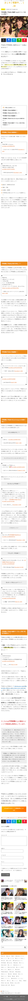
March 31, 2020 (18, 601)
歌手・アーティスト (6, 978)
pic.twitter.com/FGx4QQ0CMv (15, 367)
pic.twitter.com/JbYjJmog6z (8, 501)
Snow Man (10, 962)
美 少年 (9, 956)
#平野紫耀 (11, 499)
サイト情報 (6, 996)
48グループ (5, 974)
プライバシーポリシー (14, 996)
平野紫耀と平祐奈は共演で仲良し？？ (11, 113)
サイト (2, 861)
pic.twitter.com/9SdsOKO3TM (9, 598)
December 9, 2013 (18, 172)
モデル (9, 980)
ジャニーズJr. (11, 958)
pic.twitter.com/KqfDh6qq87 (8, 563)
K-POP (4, 956)
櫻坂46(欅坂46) (5, 971)
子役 (18, 976)
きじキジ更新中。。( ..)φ (14, 4)
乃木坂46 (18, 969)
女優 (14, 976)
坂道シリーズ (11, 969)
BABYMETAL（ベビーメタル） (17, 978)
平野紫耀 (21, 817)
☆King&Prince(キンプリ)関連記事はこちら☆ (14, 809)
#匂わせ (19, 499)
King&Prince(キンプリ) (13, 817)
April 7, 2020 (18, 442)
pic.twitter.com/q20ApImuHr (8, 661)
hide (14, 107)
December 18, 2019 (19, 567)
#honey (3, 288)
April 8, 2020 (14, 382)
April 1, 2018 (5, 293)
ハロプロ (21, 974)
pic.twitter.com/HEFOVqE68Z (8, 379)
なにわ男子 (9, 960)
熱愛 (25, 817)
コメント (4, 835)
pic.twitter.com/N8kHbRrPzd (8, 536)
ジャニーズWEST (20, 967)
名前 (3, 848)
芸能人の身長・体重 (6, 985)
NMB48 (15, 974)
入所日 (4, 960)
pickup (13, 985)
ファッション (15, 980)
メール (3, 855)
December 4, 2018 (17, 504)
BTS (13, 956)
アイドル (3, 9)
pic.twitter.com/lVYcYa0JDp (8, 169)
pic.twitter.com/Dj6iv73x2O (15, 439)
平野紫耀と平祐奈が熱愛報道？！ (10, 110)
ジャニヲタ (5, 969)
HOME (3, 991)
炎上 (21, 980)
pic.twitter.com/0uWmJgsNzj (18, 467)
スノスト (10, 965)
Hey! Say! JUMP (12, 967)
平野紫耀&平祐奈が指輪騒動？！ (10, 115)
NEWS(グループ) (18, 965)
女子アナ (4, 980)
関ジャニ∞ (4, 967)
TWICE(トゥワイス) (20, 956)
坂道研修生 (19, 971)
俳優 (10, 976)
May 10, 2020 (14, 664)
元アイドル (5, 976)
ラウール (22, 962)
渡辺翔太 (16, 962)
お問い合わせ (22, 996)
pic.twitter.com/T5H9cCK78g (12, 288)
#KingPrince (12, 562)
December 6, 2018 (18, 371)
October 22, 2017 (21, 470)
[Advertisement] (14, 91)
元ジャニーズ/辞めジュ (20, 958)
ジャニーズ (4, 817)
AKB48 (10, 974)
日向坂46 (12, 971)
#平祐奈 (16, 499)
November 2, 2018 (21, 540)
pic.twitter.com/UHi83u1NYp (8, 146)
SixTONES (4, 965)
